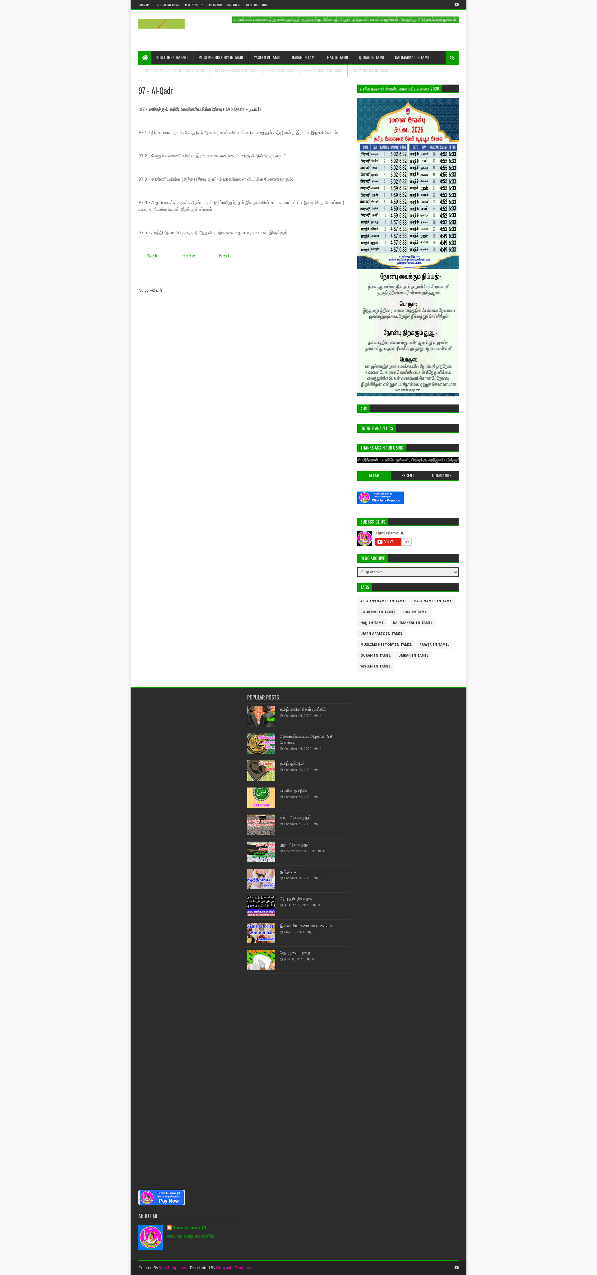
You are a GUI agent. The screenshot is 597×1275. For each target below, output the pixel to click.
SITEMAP (143, 4)
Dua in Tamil (154, 70)
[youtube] (456, 4)
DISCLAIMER (214, 4)
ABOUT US (251, 4)
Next (224, 256)
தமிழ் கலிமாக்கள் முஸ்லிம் (303, 709)
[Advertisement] (189, 939)
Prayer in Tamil (280, 70)
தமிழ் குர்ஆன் (292, 763)
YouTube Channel (172, 57)
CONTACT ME (233, 4)
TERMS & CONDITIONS (166, 4)
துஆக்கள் (289, 871)
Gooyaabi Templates (234, 1267)
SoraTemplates (172, 1267)
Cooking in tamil (190, 70)
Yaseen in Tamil (267, 57)
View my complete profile (190, 1236)
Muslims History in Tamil (221, 57)
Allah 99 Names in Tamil (236, 70)
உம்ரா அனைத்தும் (295, 817)
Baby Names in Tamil (371, 70)
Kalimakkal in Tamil (412, 57)
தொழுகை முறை (295, 952)
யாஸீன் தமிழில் (293, 790)
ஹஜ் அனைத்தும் (295, 844)
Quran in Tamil (372, 57)
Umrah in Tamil (303, 57)
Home (265, 4)
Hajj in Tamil (338, 57)
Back (152, 256)
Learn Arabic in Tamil (323, 70)
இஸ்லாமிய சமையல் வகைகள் (306, 925)
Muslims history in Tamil (386, 645)
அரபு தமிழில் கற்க (296, 898)
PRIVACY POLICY (193, 4)
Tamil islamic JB (189, 1227)
